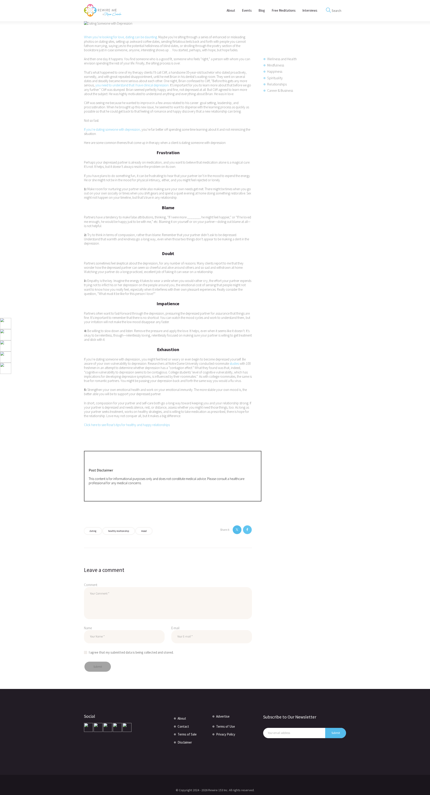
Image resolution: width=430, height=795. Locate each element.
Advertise (223, 716)
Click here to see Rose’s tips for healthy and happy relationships (127, 425)
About (182, 718)
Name (88, 628)
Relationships (277, 84)
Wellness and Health (282, 59)
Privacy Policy (225, 734)
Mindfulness (275, 65)
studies (234, 363)
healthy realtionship (118, 531)
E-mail (175, 628)
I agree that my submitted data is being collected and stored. (131, 652)
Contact (183, 726)
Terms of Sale (187, 734)
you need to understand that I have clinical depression (132, 85)
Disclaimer (185, 742)
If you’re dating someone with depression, (112, 129)
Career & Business (280, 90)
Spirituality (275, 78)
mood (144, 531)
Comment (90, 585)
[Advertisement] (296, 174)
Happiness (274, 71)
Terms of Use (225, 726)
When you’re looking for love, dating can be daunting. (121, 37)
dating (93, 531)
